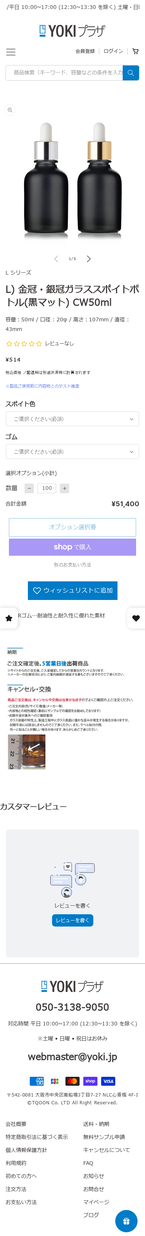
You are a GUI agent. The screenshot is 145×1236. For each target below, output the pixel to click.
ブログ (91, 1215)
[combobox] (72, 73)
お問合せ (93, 1189)
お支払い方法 (21, 1202)
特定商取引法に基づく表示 (37, 1137)
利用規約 (16, 1163)
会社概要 (16, 1124)
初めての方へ (21, 1176)
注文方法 (16, 1189)
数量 (11, 488)
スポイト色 (20, 404)
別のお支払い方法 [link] (72, 565)
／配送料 (31, 372)
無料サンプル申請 (104, 1137)
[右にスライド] (89, 259)
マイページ (96, 1202)
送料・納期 (96, 1124)
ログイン (113, 51)
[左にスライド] (56, 259)
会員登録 (85, 51)
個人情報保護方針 (26, 1150)
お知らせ (93, 1176)
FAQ (88, 1163)
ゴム (11, 437)
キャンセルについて (106, 1150)
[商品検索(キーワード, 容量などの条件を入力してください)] (131, 72)
